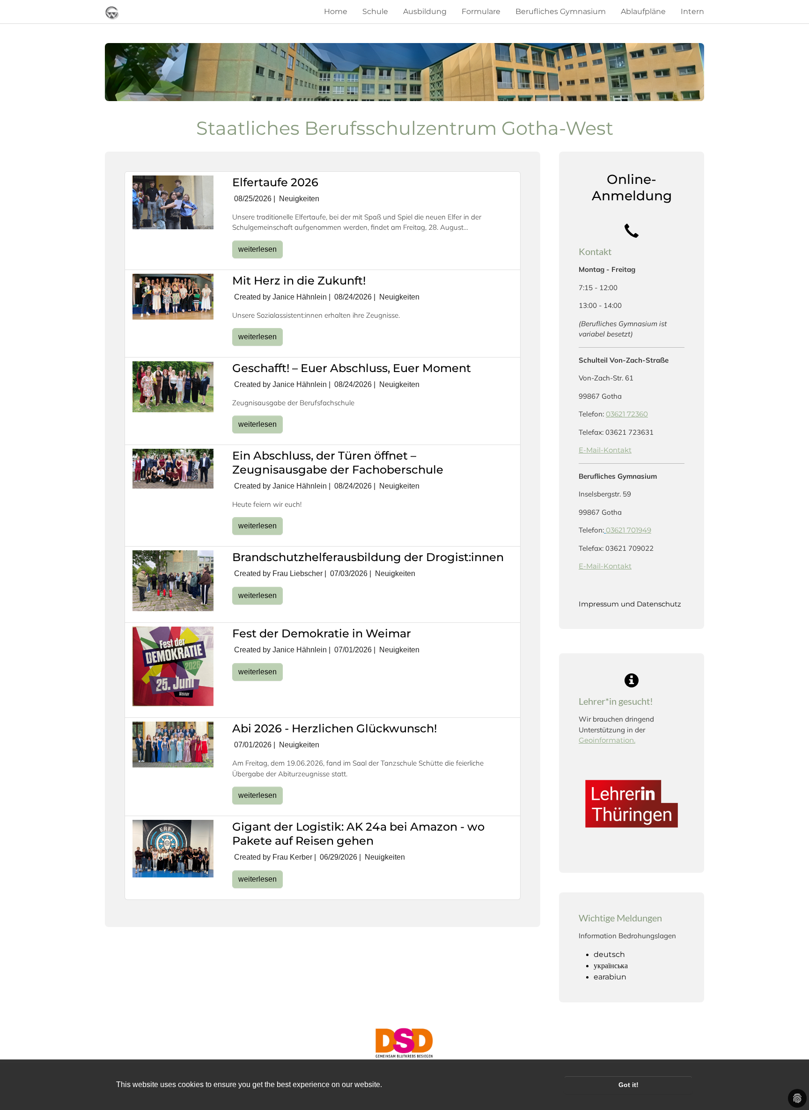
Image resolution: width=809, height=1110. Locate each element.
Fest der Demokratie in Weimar (321, 633)
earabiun (610, 976)
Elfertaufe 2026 (275, 182)
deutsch (609, 954)
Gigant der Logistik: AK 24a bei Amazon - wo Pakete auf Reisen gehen (358, 833)
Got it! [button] (628, 1084)
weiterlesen (257, 249)
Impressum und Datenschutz (630, 603)
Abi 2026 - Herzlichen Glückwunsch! (334, 728)
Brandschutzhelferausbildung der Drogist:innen (368, 557)
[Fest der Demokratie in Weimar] (172, 665)
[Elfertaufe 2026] (172, 201)
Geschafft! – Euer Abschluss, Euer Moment (351, 368)
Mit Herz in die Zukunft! (299, 280)
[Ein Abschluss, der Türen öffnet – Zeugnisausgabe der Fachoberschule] (172, 468)
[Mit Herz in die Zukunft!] (172, 296)
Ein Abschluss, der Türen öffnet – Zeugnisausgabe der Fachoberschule (337, 462)
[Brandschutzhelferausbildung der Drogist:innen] (172, 580)
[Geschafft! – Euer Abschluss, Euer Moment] (172, 386)
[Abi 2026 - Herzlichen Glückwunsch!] (172, 743)
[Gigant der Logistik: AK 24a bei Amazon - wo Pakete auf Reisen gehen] (172, 848)
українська (611, 965)
